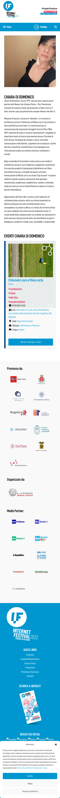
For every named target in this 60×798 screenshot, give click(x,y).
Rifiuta (30, 784)
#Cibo (11, 293)
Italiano (21, 330)
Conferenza (24, 325)
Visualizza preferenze (30, 791)
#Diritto (13, 297)
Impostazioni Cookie (40, 768)
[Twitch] (50, 739)
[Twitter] (32, 739)
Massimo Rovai (26, 313)
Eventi (10, 284)
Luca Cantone (13, 313)
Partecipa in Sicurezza (30, 672)
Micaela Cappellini (40, 313)
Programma (30, 667)
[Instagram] (22, 739)
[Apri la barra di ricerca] (55, 27)
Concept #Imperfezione (30, 659)
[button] (55, 744)
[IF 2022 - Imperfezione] (48, 11)
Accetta (30, 776)
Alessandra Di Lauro (24, 310)
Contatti (30, 676)
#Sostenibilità (16, 302)
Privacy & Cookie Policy (25, 768)
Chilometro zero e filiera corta (25, 280)
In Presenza (34, 325)
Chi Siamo (30, 655)
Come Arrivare (30, 663)
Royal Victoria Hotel (25, 321)
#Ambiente (15, 289)
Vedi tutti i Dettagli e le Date (30, 342)
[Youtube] (41, 739)
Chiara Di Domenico (41, 310)
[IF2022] (11, 9)
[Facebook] (11, 739)
